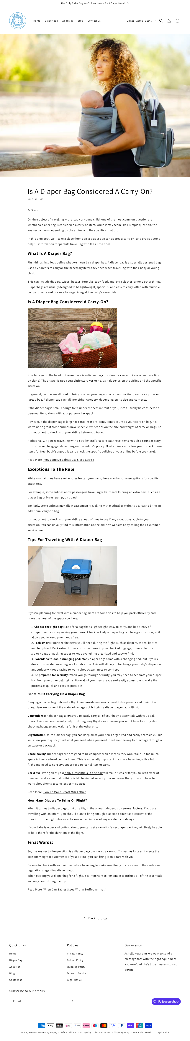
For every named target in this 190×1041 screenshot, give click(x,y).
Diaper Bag (15, 960)
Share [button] (34, 210)
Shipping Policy (76, 966)
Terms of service (103, 1032)
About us (14, 966)
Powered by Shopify (47, 1032)
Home (12, 953)
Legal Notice (74, 979)
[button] (161, 21)
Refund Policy (75, 960)
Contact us (15, 979)
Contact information (143, 1032)
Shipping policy (122, 1032)
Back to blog (97, 918)
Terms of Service (76, 973)
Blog (12, 973)
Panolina (33, 1032)
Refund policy (67, 1032)
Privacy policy (84, 1032)
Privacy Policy (75, 953)
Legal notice (163, 1032)
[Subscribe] (72, 1001)
